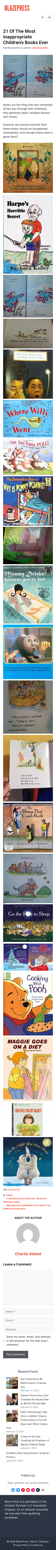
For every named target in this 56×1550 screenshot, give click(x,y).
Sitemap (43, 1541)
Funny (9, 1195)
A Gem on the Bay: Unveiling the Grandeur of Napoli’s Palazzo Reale (35, 1440)
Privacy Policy (21, 1545)
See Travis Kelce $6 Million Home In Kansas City (33, 1383)
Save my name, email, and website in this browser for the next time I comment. (28, 1340)
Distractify (13, 1189)
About (33, 1541)
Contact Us (37, 1545)
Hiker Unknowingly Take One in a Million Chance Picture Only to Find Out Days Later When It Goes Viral (27, 1419)
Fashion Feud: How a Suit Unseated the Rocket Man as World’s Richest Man (35, 1399)
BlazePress (22, 1541)
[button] (42, 17)
